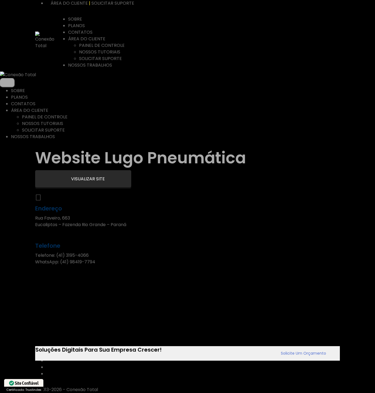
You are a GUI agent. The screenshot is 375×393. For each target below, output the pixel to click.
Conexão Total (82, 389)
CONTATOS (80, 32)
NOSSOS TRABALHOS (90, 65)
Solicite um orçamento (303, 353)
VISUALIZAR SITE (87, 179)
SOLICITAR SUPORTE (112, 3)
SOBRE (75, 19)
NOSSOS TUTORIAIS (99, 52)
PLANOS (76, 25)
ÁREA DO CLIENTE (69, 3)
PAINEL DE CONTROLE (102, 45)
